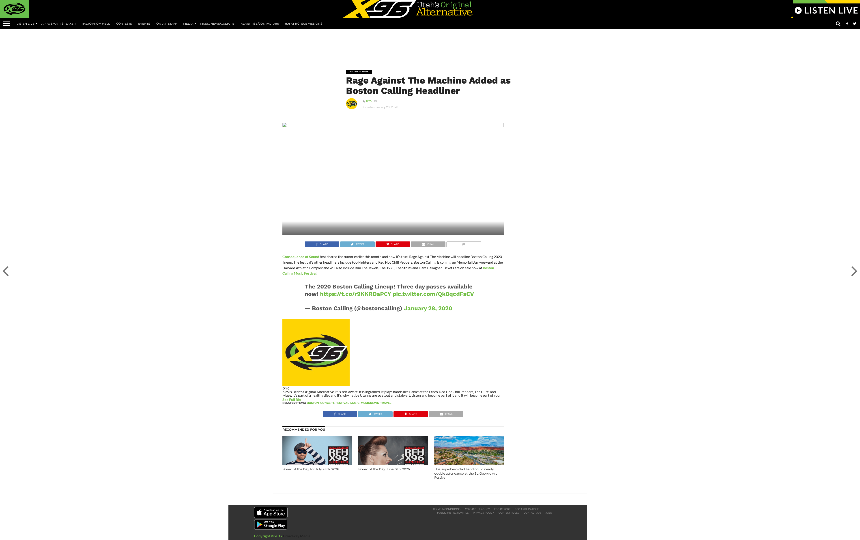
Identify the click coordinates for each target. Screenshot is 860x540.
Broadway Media (296, 536)
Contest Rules (509, 512)
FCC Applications (527, 509)
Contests (124, 23)
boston (313, 402)
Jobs (549, 512)
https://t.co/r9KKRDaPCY (355, 293)
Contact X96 (532, 512)
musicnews (370, 402)
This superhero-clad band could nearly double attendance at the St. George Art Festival (465, 473)
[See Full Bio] (303, 399)
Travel (385, 402)
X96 (369, 101)
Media (188, 23)
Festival (342, 402)
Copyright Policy (477, 509)
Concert (327, 402)
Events (144, 23)
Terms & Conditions (446, 509)
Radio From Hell (96, 23)
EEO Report (502, 509)
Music (354, 402)
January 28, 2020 (428, 308)
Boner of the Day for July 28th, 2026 (310, 469)
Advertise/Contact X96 (260, 23)
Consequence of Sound (300, 256)
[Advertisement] (430, 46)
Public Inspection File (453, 512)
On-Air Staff (166, 23)
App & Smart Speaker (58, 23)
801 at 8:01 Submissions (303, 23)
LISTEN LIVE (25, 23)
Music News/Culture (217, 23)
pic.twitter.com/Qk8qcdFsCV (433, 293)
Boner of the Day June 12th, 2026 (384, 469)
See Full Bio (291, 399)
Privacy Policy (483, 512)
